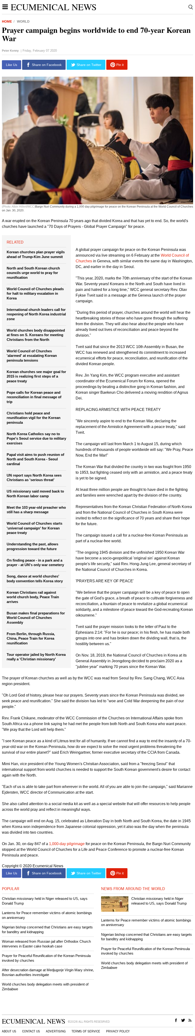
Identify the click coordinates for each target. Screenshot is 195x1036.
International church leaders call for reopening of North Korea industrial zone (36, 314)
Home (7, 21)
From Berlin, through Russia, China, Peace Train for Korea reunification (31, 638)
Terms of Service (86, 1031)
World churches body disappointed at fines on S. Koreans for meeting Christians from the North (36, 335)
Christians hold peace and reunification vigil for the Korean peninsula (33, 417)
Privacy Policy (118, 1031)
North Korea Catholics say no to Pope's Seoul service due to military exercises (36, 438)
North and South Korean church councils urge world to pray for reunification (33, 272)
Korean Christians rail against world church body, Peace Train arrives (33, 597)
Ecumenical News (54, 7)
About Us (9, 1031)
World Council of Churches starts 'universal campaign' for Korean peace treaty (34, 528)
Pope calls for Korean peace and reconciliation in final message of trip (34, 397)
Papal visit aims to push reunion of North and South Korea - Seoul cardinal (35, 459)
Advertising (56, 1031)
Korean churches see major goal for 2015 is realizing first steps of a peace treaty (36, 376)
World (23, 21)
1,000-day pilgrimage (67, 844)
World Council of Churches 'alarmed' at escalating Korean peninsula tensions (32, 355)
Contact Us (31, 1031)
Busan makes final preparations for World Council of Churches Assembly (36, 617)
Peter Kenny (10, 50)
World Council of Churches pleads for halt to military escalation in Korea (35, 293)
